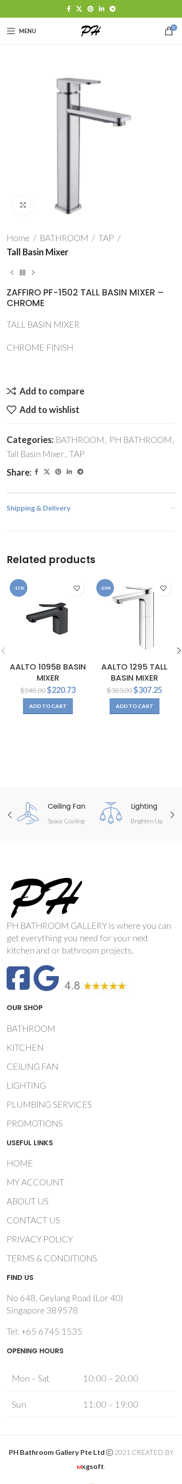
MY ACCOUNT (35, 1182)
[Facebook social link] (68, 9)
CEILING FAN (32, 1066)
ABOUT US (28, 1201)
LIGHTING (26, 1085)
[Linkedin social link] (101, 9)
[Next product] (33, 273)
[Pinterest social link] (90, 9)
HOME (20, 1163)
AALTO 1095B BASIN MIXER (48, 672)
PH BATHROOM (141, 439)
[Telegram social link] (112, 9)
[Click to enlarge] (23, 205)
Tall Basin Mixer (37, 251)
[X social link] (79, 9)
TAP (106, 237)
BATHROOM (64, 237)
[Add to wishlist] (76, 588)
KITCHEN (25, 1047)
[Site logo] (91, 29)
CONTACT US (33, 1220)
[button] (48, 706)
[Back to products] (22, 273)
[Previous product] (12, 273)
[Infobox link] (51, 814)
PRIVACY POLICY (40, 1239)
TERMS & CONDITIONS (52, 1258)
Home (18, 237)
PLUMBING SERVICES (49, 1104)
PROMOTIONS (35, 1123)
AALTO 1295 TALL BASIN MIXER (134, 672)
